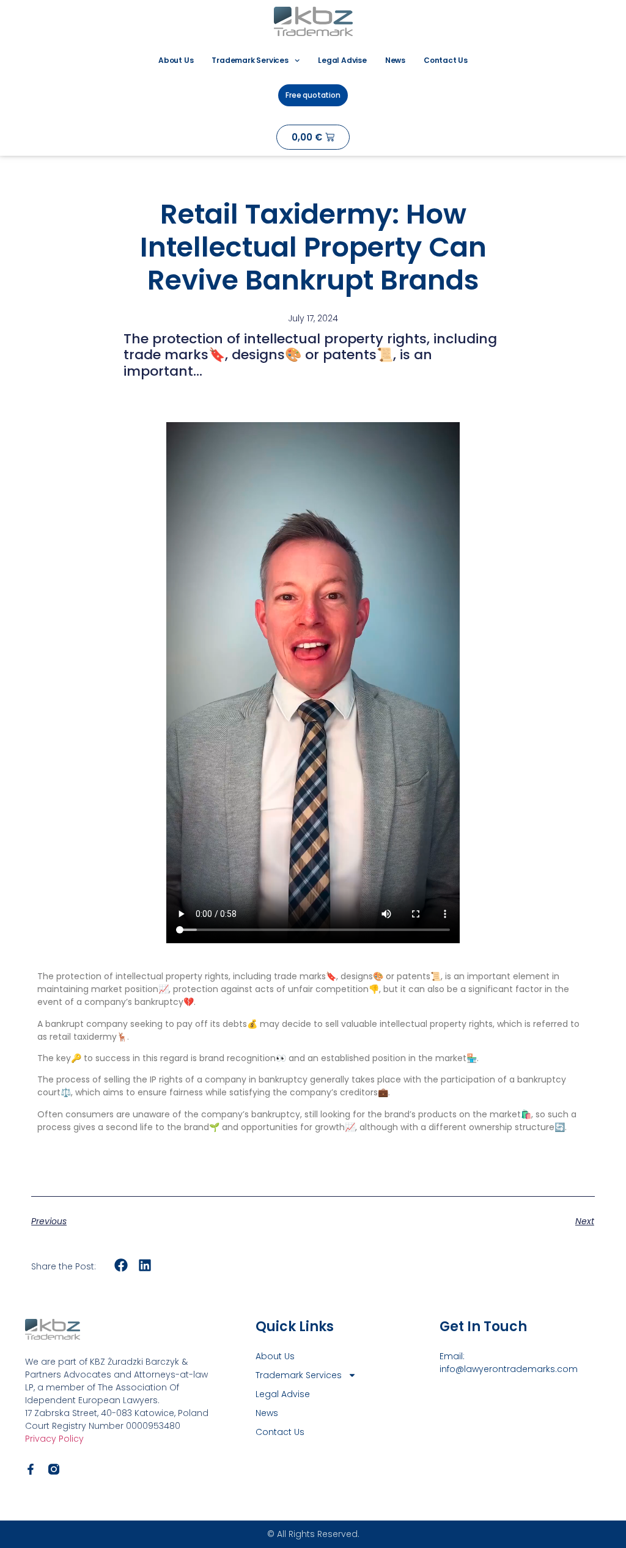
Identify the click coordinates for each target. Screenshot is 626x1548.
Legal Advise (342, 60)
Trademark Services (250, 60)
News (395, 60)
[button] (121, 1265)
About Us (175, 60)
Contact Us (446, 60)
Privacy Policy (54, 1439)
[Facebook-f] (30, 1469)
